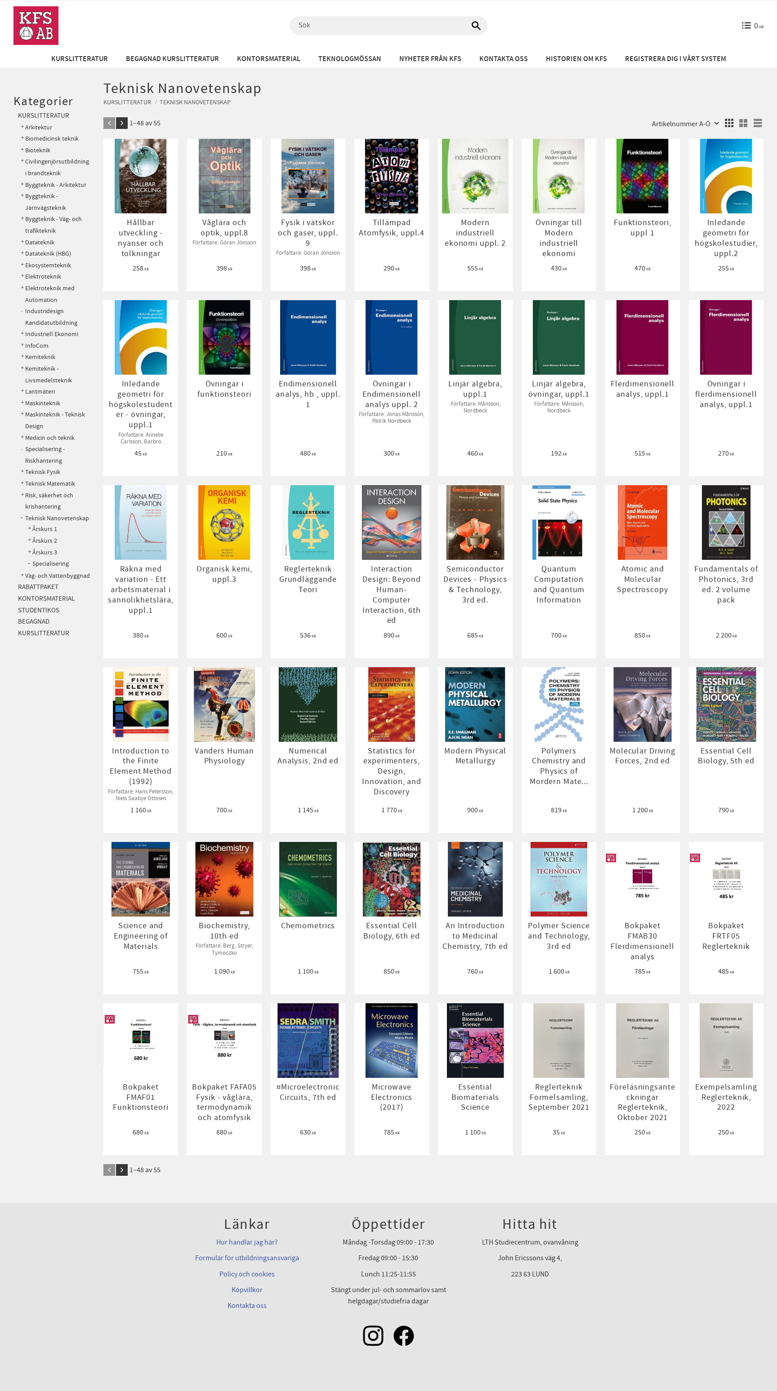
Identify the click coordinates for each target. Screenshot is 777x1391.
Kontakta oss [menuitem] (503, 59)
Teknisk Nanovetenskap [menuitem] (57, 518)
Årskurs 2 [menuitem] (44, 541)
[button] (729, 123)
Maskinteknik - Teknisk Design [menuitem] (55, 420)
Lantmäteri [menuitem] (40, 391)
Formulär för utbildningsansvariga (247, 1258)
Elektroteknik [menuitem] (43, 276)
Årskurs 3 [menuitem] (44, 553)
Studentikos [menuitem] (38, 610)
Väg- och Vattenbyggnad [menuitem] (57, 575)
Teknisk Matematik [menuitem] (50, 483)
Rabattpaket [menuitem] (38, 587)
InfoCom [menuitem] (37, 345)
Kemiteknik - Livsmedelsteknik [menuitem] (48, 374)
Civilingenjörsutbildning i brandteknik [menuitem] (57, 167)
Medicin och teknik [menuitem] (50, 438)
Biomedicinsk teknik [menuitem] (52, 138)
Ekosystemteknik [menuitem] (48, 265)
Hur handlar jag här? (247, 1242)
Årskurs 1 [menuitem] (44, 529)
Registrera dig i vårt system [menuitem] (675, 59)
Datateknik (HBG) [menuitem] (48, 253)
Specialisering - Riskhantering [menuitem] (45, 455)
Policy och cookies (247, 1274)
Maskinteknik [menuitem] (42, 403)
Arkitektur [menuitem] (38, 127)
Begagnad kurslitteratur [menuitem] (172, 59)
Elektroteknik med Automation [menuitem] (50, 294)
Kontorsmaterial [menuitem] (268, 59)
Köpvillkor (247, 1289)
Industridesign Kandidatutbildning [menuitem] (51, 317)
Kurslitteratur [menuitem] (79, 59)
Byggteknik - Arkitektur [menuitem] (55, 185)
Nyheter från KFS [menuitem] (430, 59)
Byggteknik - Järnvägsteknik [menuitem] (45, 202)
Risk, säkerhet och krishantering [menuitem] (49, 501)
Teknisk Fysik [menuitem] (42, 472)
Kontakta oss (247, 1305)
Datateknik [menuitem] (39, 242)
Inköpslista (140, 149)
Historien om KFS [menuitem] (576, 59)
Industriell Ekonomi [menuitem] (51, 334)
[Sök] (476, 25)
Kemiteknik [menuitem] (40, 357)
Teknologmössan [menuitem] (349, 59)
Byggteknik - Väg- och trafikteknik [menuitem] (53, 225)
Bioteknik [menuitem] (37, 150)
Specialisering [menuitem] (50, 564)
